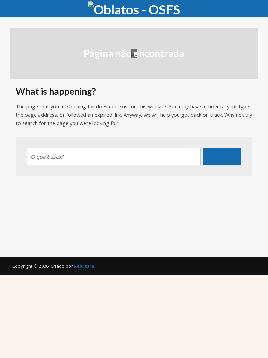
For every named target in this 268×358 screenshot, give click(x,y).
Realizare (84, 266)
